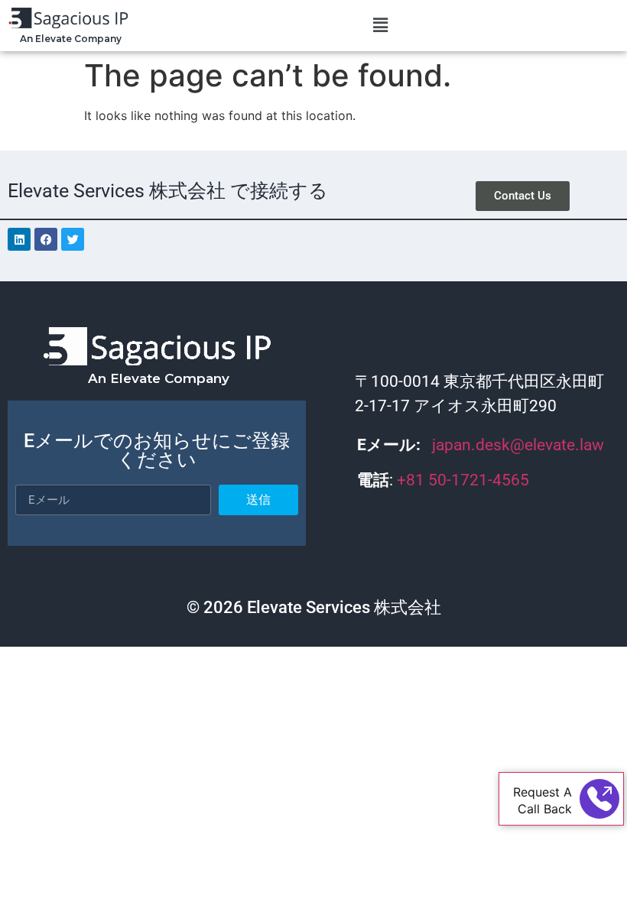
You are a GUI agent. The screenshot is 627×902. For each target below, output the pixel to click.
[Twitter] (72, 239)
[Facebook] (45, 239)
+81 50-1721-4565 (465, 480)
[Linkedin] (19, 239)
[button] (381, 25)
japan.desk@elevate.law (518, 445)
